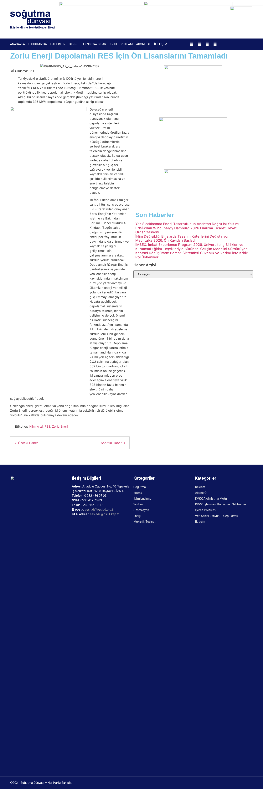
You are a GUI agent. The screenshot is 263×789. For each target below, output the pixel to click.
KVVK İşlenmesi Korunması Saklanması (221, 504)
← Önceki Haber (26, 443)
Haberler (57, 44)
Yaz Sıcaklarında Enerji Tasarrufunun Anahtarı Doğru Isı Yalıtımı (187, 224)
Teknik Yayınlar (93, 44)
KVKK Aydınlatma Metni (211, 498)
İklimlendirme (142, 498)
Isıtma (137, 493)
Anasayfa (17, 44)
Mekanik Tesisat (144, 521)
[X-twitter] (207, 43)
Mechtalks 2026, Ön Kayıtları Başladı (165, 240)
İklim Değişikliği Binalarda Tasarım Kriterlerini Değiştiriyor (182, 236)
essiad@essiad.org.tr (99, 509)
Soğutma (139, 487)
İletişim (160, 44)
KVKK (113, 44)
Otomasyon (141, 510)
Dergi (73, 44)
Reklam (127, 44)
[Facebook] (191, 43)
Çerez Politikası (205, 510)
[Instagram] (199, 43)
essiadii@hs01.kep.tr (104, 514)
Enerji (137, 516)
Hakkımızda (37, 44)
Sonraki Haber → (113, 443)
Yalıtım (138, 504)
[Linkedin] (215, 43)
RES (47, 426)
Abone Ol (143, 44)
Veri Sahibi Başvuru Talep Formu (216, 516)
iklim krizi (36, 426)
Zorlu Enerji (60, 426)
